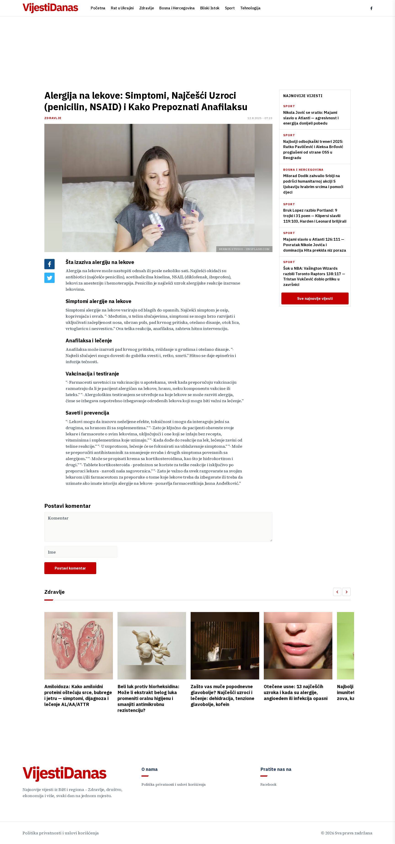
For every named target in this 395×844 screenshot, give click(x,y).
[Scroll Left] (337, 592)
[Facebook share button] (49, 264)
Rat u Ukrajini (122, 8)
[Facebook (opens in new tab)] (371, 8)
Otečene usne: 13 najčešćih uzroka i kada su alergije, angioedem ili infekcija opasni (296, 692)
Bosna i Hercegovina (177, 8)
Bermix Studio (231, 249)
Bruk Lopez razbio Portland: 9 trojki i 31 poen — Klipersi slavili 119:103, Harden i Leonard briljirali (314, 216)
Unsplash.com (258, 249)
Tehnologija (250, 8)
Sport (230, 8)
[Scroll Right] (346, 592)
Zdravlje (146, 8)
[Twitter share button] (49, 278)
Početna (98, 8)
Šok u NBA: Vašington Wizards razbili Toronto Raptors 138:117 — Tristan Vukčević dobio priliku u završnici (314, 276)
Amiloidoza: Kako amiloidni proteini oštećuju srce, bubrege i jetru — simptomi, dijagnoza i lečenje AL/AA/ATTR (78, 695)
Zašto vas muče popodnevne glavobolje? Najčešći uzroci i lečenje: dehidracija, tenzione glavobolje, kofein (222, 695)
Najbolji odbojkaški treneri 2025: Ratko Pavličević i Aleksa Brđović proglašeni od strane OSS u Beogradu (313, 149)
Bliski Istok (209, 8)
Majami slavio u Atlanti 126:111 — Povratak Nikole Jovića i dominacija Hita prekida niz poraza (314, 245)
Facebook (268, 784)
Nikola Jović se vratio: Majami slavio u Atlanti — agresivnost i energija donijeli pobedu (311, 118)
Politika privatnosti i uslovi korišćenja (173, 784)
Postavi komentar (70, 568)
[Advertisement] (197, 51)
